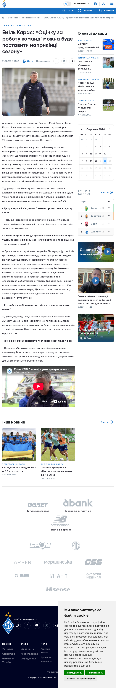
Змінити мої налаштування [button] (80, 678)
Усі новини (8, 648)
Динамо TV (27, 648)
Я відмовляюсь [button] (95, 672)
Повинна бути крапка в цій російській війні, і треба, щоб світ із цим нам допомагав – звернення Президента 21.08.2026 (94, 300)
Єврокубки (8, 653)
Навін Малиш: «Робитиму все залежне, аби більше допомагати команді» (86, 86)
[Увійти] (103, 4)
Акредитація (28, 658)
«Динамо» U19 (86, 100)
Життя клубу (85, 40)
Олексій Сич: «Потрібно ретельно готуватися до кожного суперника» (86, 65)
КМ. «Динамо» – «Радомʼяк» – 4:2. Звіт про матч (19, 469)
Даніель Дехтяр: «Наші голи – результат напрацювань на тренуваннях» (88, 108)
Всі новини (13, 18)
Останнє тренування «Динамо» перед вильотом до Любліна (56, 471)
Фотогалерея (29, 653)
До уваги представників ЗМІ (88, 45)
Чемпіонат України (89, 58)
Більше (105, 192)
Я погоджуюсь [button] (74, 672)
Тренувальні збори (31, 18)
